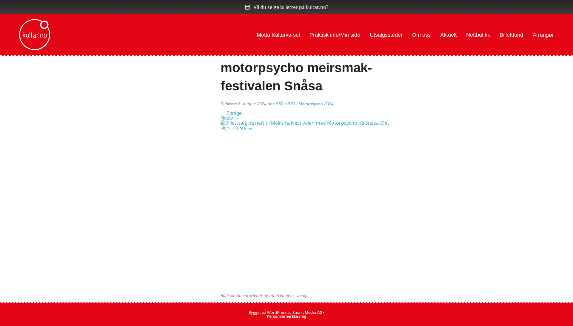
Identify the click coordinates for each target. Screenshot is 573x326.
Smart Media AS (307, 312)
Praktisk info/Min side (334, 35)
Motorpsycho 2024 (316, 103)
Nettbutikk (478, 35)
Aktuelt (448, 35)
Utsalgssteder (386, 35)
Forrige (231, 113)
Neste (230, 117)
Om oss (421, 35)
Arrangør (543, 35)
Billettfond (511, 35)
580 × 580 (285, 103)
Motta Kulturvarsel (278, 35)
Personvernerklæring (286, 316)
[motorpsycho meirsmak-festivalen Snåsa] (307, 206)
